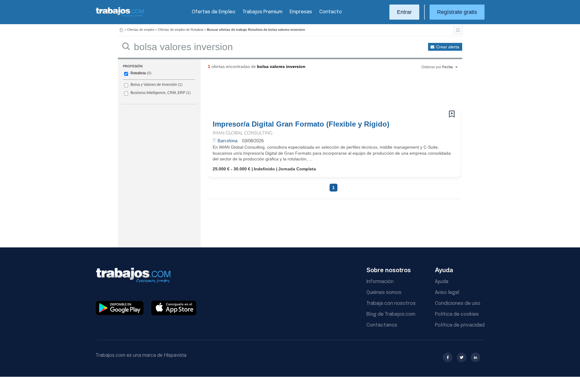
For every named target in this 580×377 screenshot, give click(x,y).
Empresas (301, 11)
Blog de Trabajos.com (390, 314)
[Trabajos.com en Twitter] (461, 357)
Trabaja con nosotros (391, 303)
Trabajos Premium (262, 11)
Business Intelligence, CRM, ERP (157, 93)
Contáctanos (381, 325)
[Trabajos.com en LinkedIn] (475, 357)
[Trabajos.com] (119, 16)
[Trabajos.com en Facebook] (448, 357)
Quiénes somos (383, 292)
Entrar (404, 12)
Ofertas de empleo (140, 29)
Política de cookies (457, 314)
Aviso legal (447, 292)
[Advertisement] (321, 92)
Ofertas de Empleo (213, 11)
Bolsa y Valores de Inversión (153, 84)
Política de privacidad (460, 325)
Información (380, 281)
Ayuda (441, 281)
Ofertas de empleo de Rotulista (180, 29)
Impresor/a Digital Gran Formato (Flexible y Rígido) (301, 124)
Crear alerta (447, 46)
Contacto (330, 11)
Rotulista (138, 73)
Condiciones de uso (457, 303)
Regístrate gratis (457, 12)
